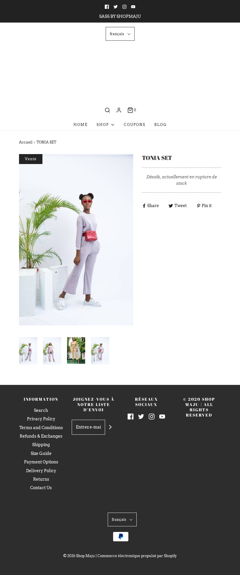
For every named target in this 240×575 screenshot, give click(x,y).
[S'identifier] (118, 110)
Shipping (41, 444)
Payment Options (41, 462)
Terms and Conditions (41, 427)
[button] (120, 34)
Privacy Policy (41, 419)
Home (80, 124)
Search (41, 410)
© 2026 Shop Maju (79, 556)
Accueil (25, 142)
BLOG (160, 124)
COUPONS (134, 124)
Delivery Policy (41, 470)
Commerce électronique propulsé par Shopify (137, 556)
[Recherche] (107, 110)
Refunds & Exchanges (41, 436)
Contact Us (41, 487)
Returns (41, 479)
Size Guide (41, 453)
